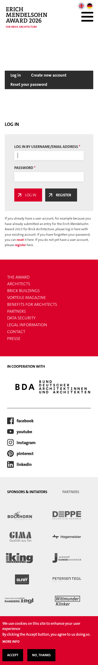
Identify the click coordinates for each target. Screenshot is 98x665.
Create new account (48, 75)
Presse (13, 338)
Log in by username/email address (46, 146)
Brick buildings (23, 291)
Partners (16, 311)
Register (63, 195)
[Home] (29, 20)
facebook (25, 421)
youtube (24, 432)
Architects (18, 284)
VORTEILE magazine (26, 297)
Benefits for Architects (32, 304)
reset (20, 240)
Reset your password (28, 84)
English (81, 5)
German (89, 5)
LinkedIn (24, 464)
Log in (15, 75)
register (20, 245)
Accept (12, 655)
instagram (26, 442)
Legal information (27, 325)
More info (11, 641)
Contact (16, 332)
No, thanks (41, 655)
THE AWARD (18, 277)
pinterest (25, 453)
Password (23, 167)
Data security (21, 318)
